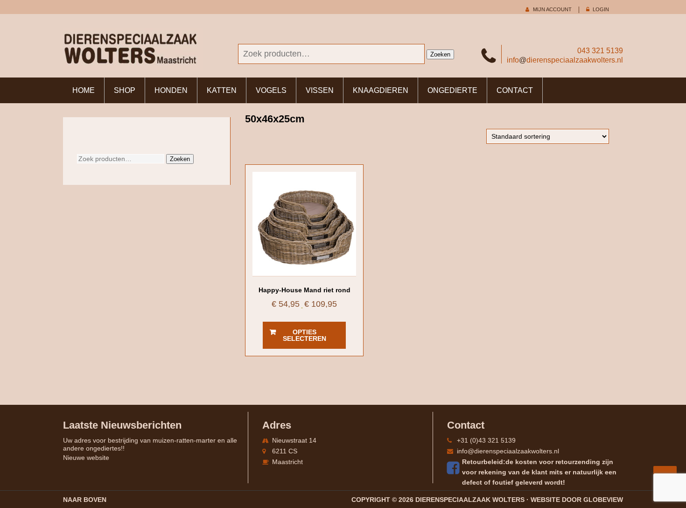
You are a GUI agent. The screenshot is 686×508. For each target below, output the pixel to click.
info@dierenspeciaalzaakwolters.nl (508, 451)
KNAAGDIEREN (380, 90)
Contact (515, 90)
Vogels (271, 90)
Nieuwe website (86, 457)
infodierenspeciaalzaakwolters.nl (565, 60)
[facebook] (454, 468)
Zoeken (440, 54)
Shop (124, 90)
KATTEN (222, 90)
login (601, 9)
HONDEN (171, 90)
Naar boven (84, 499)
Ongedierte (452, 90)
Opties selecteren (304, 335)
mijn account (552, 9)
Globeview (603, 499)
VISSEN (320, 90)
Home (83, 90)
